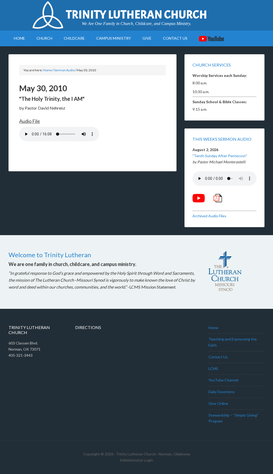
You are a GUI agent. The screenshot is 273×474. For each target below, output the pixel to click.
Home (213, 327)
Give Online (218, 403)
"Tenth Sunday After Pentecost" (219, 155)
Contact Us (218, 357)
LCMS (213, 368)
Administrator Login (136, 460)
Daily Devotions (221, 391)
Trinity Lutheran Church (136, 14)
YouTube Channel (223, 380)
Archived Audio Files (209, 216)
